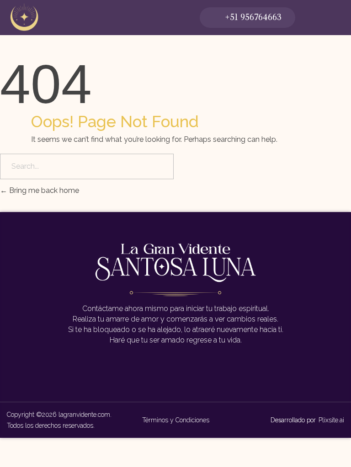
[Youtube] (175, 368)
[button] (247, 17)
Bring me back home (43, 190)
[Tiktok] (204, 368)
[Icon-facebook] (147, 368)
